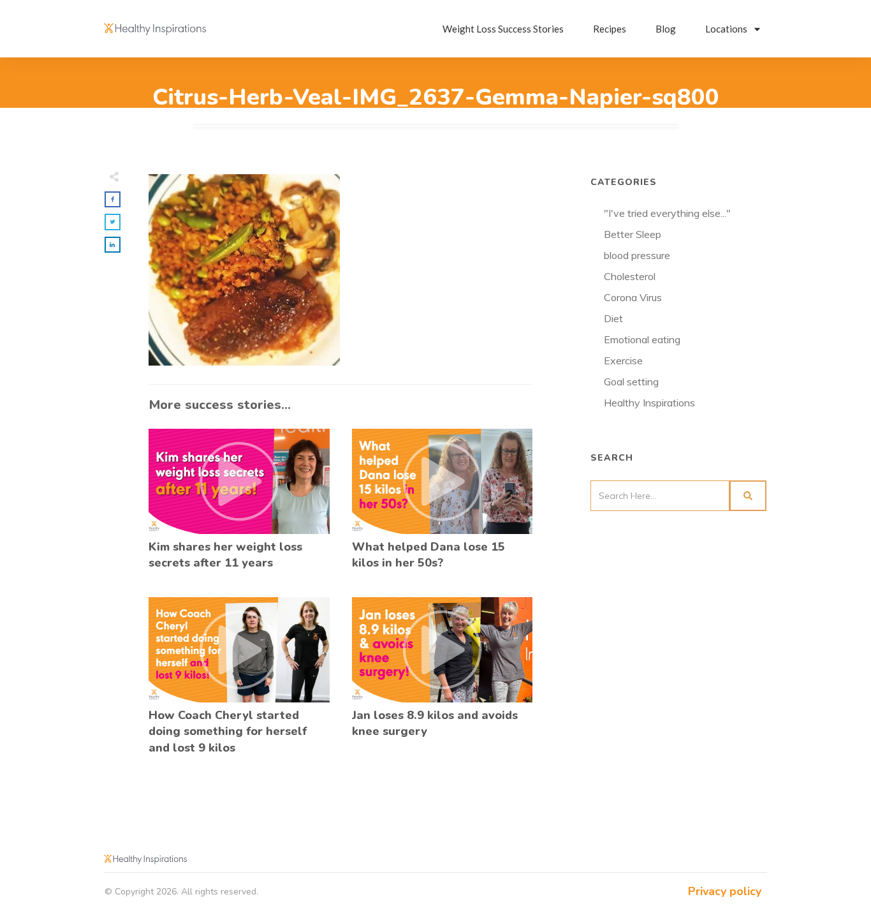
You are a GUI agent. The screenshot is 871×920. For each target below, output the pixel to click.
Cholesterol (629, 276)
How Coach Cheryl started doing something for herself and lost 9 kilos (239, 683)
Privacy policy (724, 891)
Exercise (623, 360)
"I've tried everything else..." (667, 213)
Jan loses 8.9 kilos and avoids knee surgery (442, 683)
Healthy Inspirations (649, 402)
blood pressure (637, 255)
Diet (613, 318)
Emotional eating (642, 339)
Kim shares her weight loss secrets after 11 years (239, 506)
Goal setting (631, 381)
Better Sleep (632, 234)
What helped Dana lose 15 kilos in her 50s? (442, 506)
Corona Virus (633, 297)
